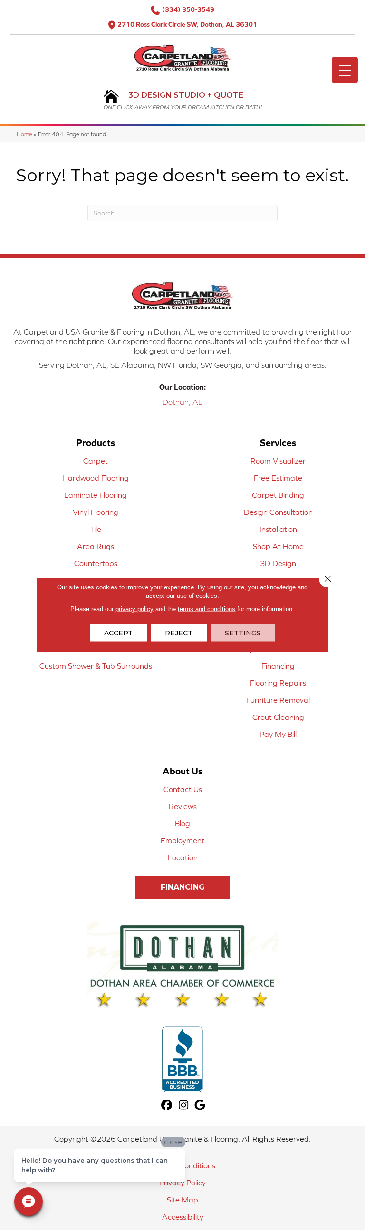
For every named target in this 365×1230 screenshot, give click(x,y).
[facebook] (167, 1105)
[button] (182, 887)
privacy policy (134, 609)
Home (24, 134)
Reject (178, 633)
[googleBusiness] (200, 1105)
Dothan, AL (182, 402)
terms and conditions (206, 609)
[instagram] (184, 1105)
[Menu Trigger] (345, 70)
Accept (118, 633)
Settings (243, 633)
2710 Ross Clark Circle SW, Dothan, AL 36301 (187, 24)
